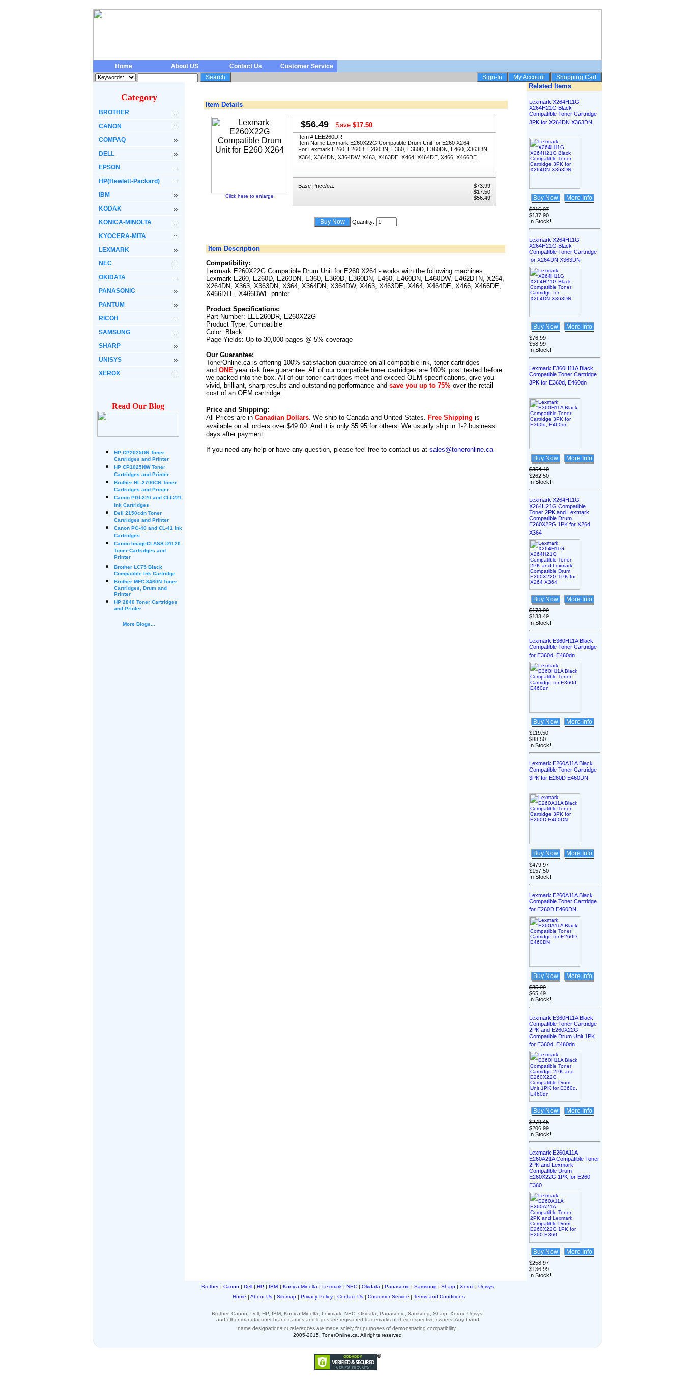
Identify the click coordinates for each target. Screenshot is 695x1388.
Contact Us (245, 66)
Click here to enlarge (249, 196)
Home (123, 66)
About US (184, 66)
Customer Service (306, 66)
